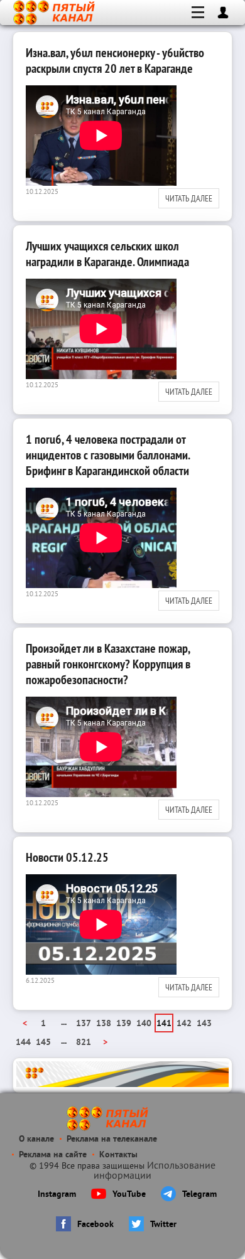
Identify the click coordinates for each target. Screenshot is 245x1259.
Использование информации (154, 1171)
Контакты (118, 1155)
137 (83, 1024)
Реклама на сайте (53, 1155)
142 (184, 1024)
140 (143, 1024)
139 (123, 1024)
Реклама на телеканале (112, 1139)
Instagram (57, 1194)
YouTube (129, 1194)
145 (43, 1042)
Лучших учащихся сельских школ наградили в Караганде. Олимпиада (107, 254)
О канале (36, 1139)
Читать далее (188, 198)
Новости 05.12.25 (67, 857)
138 (103, 1024)
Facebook (95, 1224)
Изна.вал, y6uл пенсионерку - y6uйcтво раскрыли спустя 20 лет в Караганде (115, 61)
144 (23, 1042)
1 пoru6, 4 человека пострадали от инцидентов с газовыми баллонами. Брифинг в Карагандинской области (108, 455)
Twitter (163, 1224)
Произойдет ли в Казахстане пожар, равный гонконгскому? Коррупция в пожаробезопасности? (108, 664)
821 (83, 1042)
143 (204, 1024)
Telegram (199, 1194)
